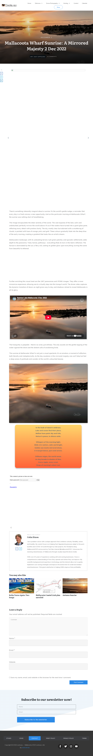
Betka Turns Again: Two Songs (21, 589)
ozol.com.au (26, 747)
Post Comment (78, 682)
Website (12, 662)
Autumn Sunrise (75, 589)
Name (12, 638)
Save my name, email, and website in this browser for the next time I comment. (41, 677)
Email (12, 650)
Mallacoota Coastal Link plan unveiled (48, 589)
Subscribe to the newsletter (36, 719)
